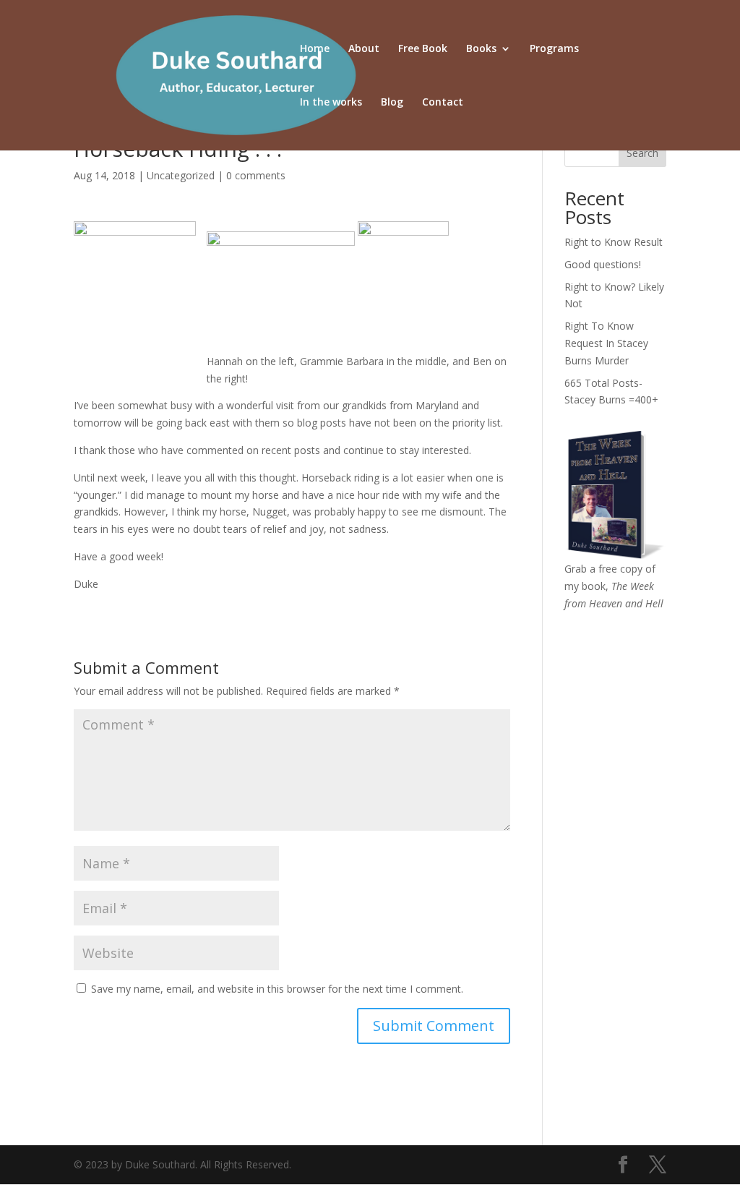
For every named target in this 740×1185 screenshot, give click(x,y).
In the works (331, 102)
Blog (392, 102)
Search (642, 153)
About (363, 49)
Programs (554, 49)
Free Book (422, 49)
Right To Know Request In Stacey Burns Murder (606, 343)
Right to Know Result (613, 242)
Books (481, 49)
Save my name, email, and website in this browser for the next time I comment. (277, 989)
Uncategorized (181, 175)
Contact (442, 102)
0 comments (255, 175)
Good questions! (602, 264)
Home (315, 49)
